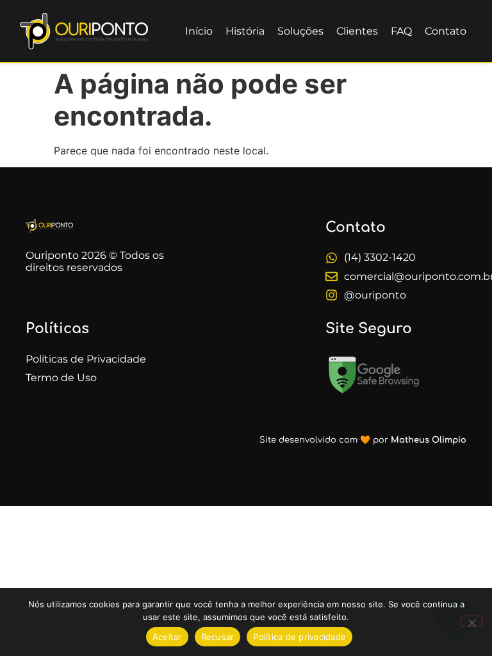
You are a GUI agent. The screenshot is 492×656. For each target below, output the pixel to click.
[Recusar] (471, 621)
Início (199, 31)
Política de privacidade (299, 637)
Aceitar (167, 637)
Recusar (217, 637)
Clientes (357, 31)
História (245, 31)
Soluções (300, 31)
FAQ (401, 31)
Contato (445, 31)
